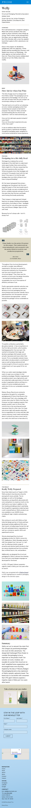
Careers (4, 778)
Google (4, 786)
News (3, 774)
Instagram (4, 783)
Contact (4, 776)
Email (5, 724)
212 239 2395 (8, 793)
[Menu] (27, 2)
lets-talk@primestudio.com (9, 791)
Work (3, 770)
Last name (19, 718)
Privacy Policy (5, 805)
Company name (8, 729)
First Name (7, 718)
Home (3, 769)
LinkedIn (4, 785)
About (4, 772)
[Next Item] (24, 697)
